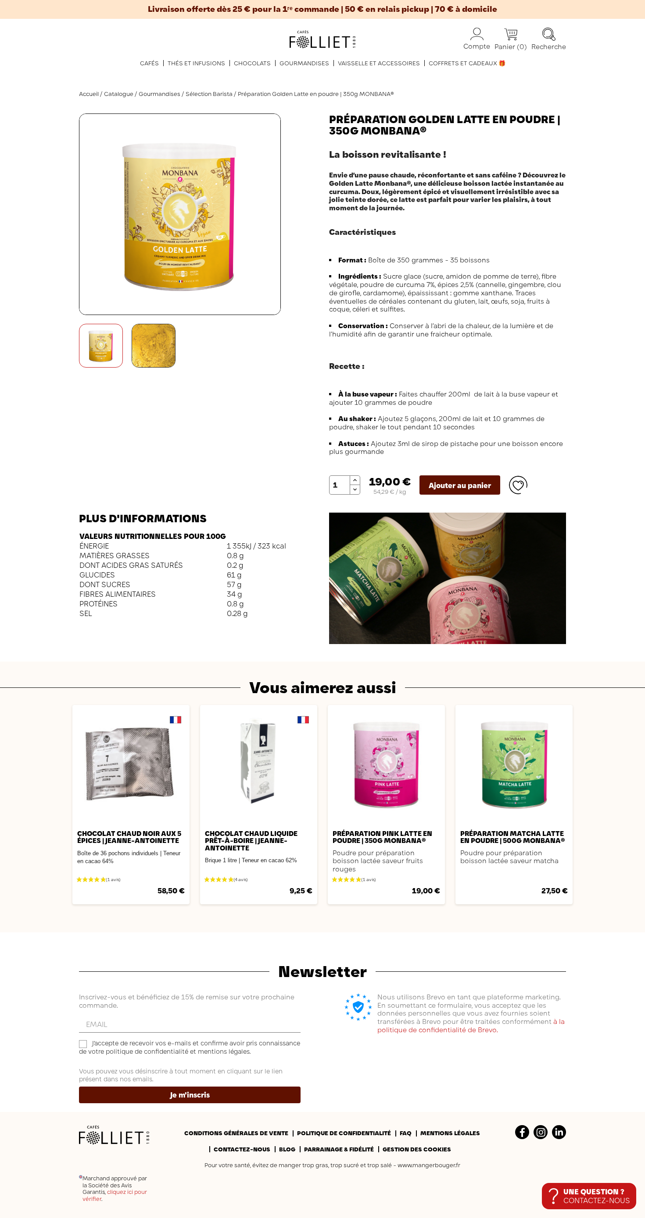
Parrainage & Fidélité (339, 1149)
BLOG (287, 1149)
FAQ (406, 1133)
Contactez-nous (242, 1149)
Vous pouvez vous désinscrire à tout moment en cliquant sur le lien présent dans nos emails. (181, 1075)
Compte (476, 46)
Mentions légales (450, 1133)
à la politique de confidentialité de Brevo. (471, 1025)
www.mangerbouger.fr (429, 1164)
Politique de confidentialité (344, 1133)
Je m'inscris (190, 1095)
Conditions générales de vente (236, 1133)
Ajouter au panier (460, 485)
